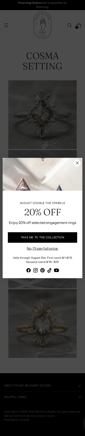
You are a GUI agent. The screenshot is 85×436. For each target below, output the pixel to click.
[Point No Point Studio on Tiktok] (49, 271)
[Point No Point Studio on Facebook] (28, 271)
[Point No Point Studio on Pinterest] (42, 271)
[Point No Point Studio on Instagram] (35, 271)
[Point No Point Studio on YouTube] (56, 271)
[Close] (77, 163)
